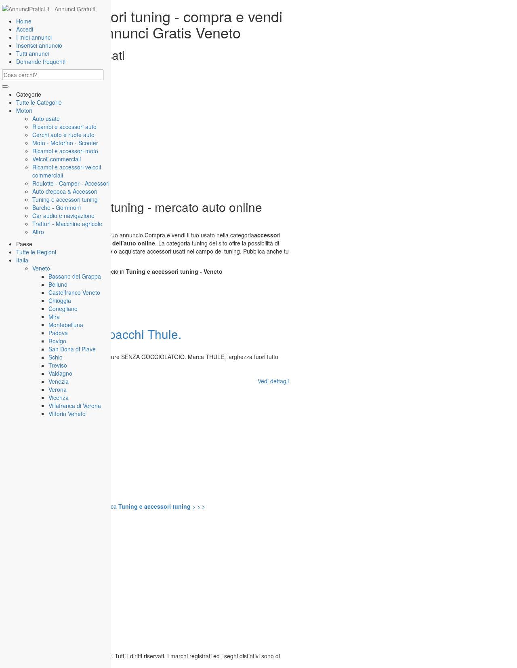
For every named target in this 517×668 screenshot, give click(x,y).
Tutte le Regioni (36, 252)
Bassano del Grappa (74, 276)
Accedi (24, 29)
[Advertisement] (147, 135)
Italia (22, 260)
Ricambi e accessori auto (64, 127)
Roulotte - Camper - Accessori (70, 183)
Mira (54, 317)
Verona (57, 389)
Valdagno (60, 373)
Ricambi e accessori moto (65, 151)
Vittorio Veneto (67, 414)
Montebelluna (65, 325)
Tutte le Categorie (39, 102)
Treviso (57, 365)
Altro (38, 232)
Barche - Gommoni (56, 207)
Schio (55, 357)
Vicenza (58, 397)
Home (24, 21)
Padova (58, 333)
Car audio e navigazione (63, 215)
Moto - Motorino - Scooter (65, 143)
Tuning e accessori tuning (65, 199)
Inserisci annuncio (39, 45)
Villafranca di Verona (74, 406)
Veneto (41, 268)
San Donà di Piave (72, 349)
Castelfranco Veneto (74, 292)
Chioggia (59, 300)
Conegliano (63, 308)
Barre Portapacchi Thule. (113, 333)
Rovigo (57, 341)
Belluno (57, 284)
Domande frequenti (40, 61)
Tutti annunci (32, 53)
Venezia (58, 381)
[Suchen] (5, 86)
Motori (24, 110)
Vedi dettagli (273, 381)
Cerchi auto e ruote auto (63, 135)
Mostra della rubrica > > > (112, 506)
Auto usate (46, 118)
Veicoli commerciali (56, 159)
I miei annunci (34, 37)
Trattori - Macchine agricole (67, 224)
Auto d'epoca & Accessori (64, 191)
